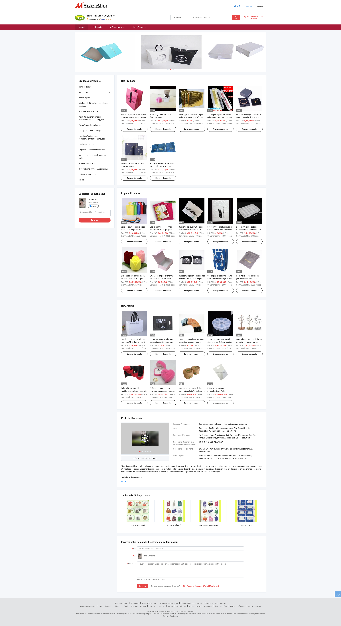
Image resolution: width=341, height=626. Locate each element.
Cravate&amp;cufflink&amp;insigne (93, 169)
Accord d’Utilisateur (149, 603)
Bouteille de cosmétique (88, 111)
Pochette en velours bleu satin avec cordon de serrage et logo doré (162, 166)
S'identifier (237, 6)
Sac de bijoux (84, 92)
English (99, 606)
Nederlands (208, 606)
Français (134, 606)
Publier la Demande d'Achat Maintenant (201, 586)
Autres (81, 179)
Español (143, 606)
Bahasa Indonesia (254, 606)
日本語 (126, 606)
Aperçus (223, 603)
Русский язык (181, 606)
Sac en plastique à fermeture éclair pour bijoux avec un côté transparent (219, 117)
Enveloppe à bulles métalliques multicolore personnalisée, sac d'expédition (191, 117)
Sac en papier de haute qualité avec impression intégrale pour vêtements (220, 278)
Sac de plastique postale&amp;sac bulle (93, 156)
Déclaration (135, 603)
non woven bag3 (138, 525)
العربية (198, 606)
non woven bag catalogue (209, 525)
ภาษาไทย (223, 606)
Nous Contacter (139, 27)
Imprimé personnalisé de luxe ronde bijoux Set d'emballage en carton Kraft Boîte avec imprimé (192, 391)
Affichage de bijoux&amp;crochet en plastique (93, 104)
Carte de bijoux (85, 87)
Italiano (170, 606)
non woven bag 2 (174, 525)
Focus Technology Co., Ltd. (169, 611)
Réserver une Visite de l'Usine (145, 458)
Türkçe (232, 606)
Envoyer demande (134, 129)
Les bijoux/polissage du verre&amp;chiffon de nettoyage (92, 137)
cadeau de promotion (87, 174)
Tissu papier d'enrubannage (90, 130)
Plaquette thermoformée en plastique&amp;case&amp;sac (91, 118)
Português (161, 606)
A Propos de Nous (117, 27)
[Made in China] (92, 5)
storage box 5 (245, 525)
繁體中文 (117, 606)
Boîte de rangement (87, 163)
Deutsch (152, 606)
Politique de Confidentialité (168, 603)
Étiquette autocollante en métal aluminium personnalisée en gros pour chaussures (191, 342)
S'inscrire (248, 6)
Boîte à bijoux (84, 97)
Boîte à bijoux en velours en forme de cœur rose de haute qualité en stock (162, 391)
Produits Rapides (211, 603)
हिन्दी (216, 606)
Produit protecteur (86, 144)
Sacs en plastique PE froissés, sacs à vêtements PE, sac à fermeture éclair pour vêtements (192, 230)
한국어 (191, 606)
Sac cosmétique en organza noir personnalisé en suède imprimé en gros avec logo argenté (192, 278)
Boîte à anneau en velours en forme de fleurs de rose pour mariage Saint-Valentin (133, 278)
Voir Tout (125, 481)
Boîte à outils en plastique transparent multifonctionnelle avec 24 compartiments (248, 230)
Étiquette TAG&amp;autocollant (92, 149)
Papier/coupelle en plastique (90, 125)
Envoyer (142, 586)
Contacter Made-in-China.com (191, 603)
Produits (98, 27)
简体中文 (108, 606)
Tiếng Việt (241, 606)
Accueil (81, 27)
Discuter (94, 206)
